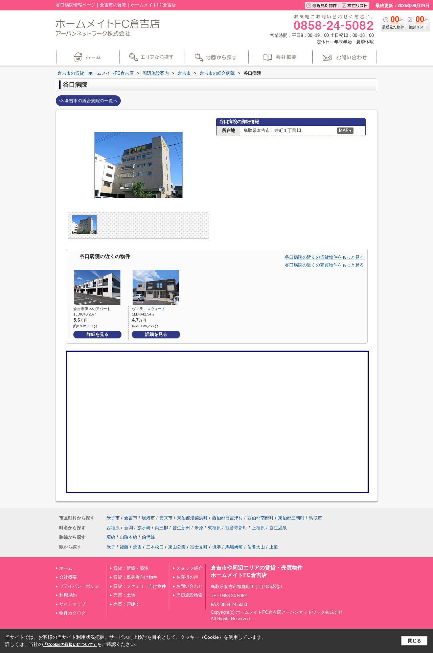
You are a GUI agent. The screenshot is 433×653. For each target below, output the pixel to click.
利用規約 (68, 595)
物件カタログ (72, 612)
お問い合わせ (189, 586)
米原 (199, 527)
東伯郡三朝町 (291, 517)
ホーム (65, 568)
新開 (128, 527)
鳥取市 (315, 517)
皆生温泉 (278, 527)
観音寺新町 (236, 527)
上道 (273, 547)
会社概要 (68, 577)
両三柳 (161, 527)
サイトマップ (72, 604)
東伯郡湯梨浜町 (192, 517)
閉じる (414, 640)
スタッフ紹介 (189, 568)
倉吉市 (130, 517)
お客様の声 (187, 577)
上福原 (258, 527)
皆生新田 (181, 527)
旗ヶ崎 (144, 527)
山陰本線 (128, 537)
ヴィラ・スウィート (148, 309)
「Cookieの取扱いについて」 (70, 644)
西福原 (113, 527)
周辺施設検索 (189, 595)
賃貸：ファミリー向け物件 (139, 586)
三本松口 (155, 547)
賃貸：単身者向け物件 (135, 577)
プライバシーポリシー (81, 586)
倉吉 (137, 547)
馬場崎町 (234, 547)
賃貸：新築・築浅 (131, 568)
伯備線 (148, 537)
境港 (216, 547)
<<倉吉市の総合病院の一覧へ (88, 100)
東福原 (214, 527)
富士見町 (199, 547)
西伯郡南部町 (260, 517)
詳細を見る (98, 334)
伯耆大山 (256, 547)
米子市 (113, 517)
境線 (111, 537)
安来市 (166, 517)
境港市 (148, 517)
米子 (111, 547)
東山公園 (177, 547)
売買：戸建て (126, 604)
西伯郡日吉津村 (227, 517)
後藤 (124, 547)
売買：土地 (124, 595)
